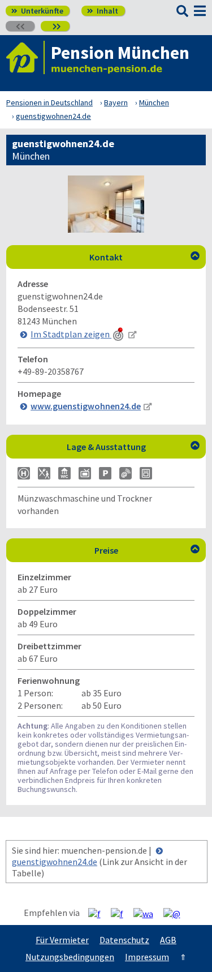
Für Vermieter (62, 939)
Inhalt (102, 11)
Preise (147, 550)
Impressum (147, 956)
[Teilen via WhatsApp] (147, 913)
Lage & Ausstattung (133, 446)
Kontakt (144, 257)
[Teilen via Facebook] (98, 913)
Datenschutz (124, 939)
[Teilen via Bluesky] (121, 913)
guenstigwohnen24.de (54, 861)
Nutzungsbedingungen (69, 956)
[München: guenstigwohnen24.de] (106, 229)
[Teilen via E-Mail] (176, 913)
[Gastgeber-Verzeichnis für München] (25, 57)
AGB (168, 939)
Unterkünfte (37, 11)
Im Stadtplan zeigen (71, 334)
